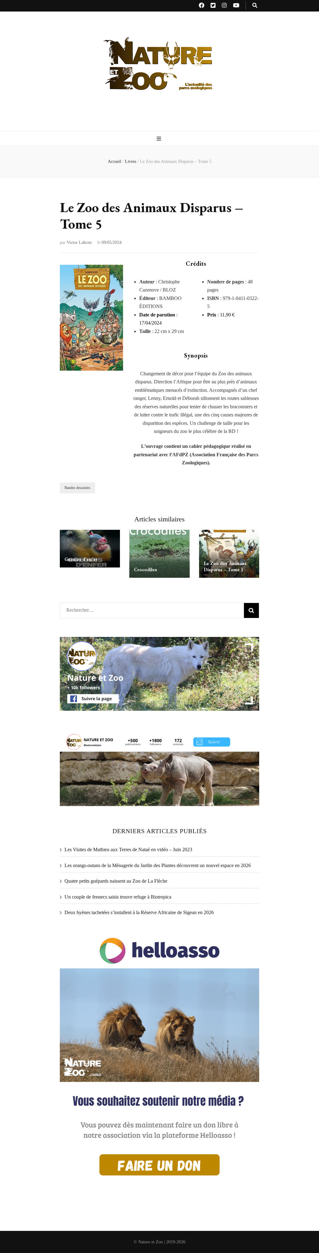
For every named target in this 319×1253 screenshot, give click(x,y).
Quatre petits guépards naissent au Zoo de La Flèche (115, 881)
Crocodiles (145, 569)
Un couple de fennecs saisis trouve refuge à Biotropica (117, 896)
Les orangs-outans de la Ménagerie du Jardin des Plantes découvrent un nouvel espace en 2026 (157, 865)
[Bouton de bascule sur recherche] (254, 6)
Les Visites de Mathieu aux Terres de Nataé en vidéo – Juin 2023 (128, 849)
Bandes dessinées (77, 488)
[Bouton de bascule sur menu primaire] (160, 139)
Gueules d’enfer (81, 559)
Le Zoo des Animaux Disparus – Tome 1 (225, 566)
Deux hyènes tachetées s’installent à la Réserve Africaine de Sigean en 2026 (139, 912)
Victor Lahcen (79, 242)
